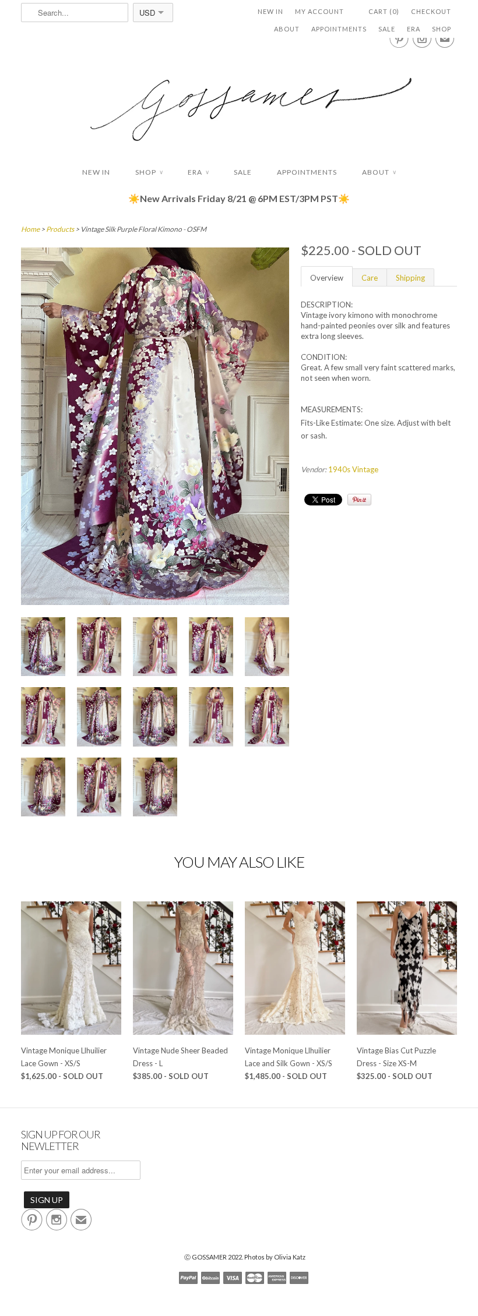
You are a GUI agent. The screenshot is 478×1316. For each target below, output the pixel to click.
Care (369, 277)
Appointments (339, 29)
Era (413, 29)
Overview (326, 277)
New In (270, 11)
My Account (319, 11)
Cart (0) (383, 11)
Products (60, 229)
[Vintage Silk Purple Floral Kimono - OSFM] (155, 602)
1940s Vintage (353, 469)
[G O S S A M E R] (239, 98)
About (287, 29)
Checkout (431, 11)
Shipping (410, 277)
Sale (386, 29)
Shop (441, 29)
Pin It (359, 499)
